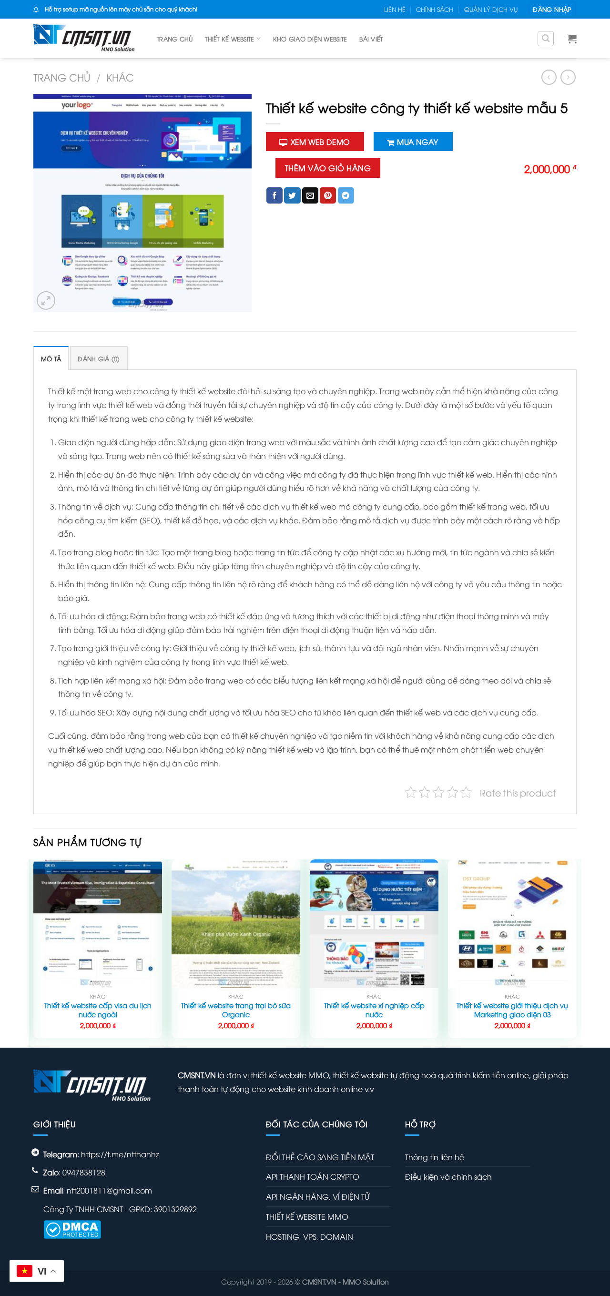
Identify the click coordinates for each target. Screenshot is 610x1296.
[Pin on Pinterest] (328, 195)
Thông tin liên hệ (434, 1157)
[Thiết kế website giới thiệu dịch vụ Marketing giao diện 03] (512, 923)
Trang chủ (175, 38)
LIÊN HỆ (395, 9)
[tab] (51, 358)
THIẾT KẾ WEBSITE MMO (307, 1216)
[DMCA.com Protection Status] (72, 1228)
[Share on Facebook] (274, 195)
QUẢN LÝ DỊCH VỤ (491, 9)
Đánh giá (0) (99, 358)
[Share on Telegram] (346, 195)
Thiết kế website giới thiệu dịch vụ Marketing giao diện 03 (512, 1010)
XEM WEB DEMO (320, 141)
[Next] (576, 952)
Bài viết (371, 38)
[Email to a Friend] (310, 195)
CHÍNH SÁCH (434, 9)
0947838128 (83, 1172)
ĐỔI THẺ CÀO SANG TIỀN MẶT (320, 1157)
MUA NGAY (417, 141)
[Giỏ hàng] (572, 38)
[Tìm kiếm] (546, 38)
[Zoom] (46, 300)
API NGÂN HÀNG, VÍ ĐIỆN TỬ (317, 1196)
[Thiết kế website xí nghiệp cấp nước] (374, 923)
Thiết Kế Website (229, 38)
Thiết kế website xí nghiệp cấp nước (374, 1010)
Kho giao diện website (310, 38)
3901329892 (175, 1209)
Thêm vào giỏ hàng (328, 168)
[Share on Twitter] (292, 195)
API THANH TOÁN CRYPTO (312, 1176)
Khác (120, 77)
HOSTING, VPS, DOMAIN (309, 1236)
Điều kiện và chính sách (448, 1176)
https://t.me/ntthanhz (120, 1154)
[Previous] (34, 952)
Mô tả (51, 358)
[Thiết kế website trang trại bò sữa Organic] (236, 923)
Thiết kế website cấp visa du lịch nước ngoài (98, 1010)
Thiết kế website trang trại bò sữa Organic (236, 1010)
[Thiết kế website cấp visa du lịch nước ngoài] (97, 923)
